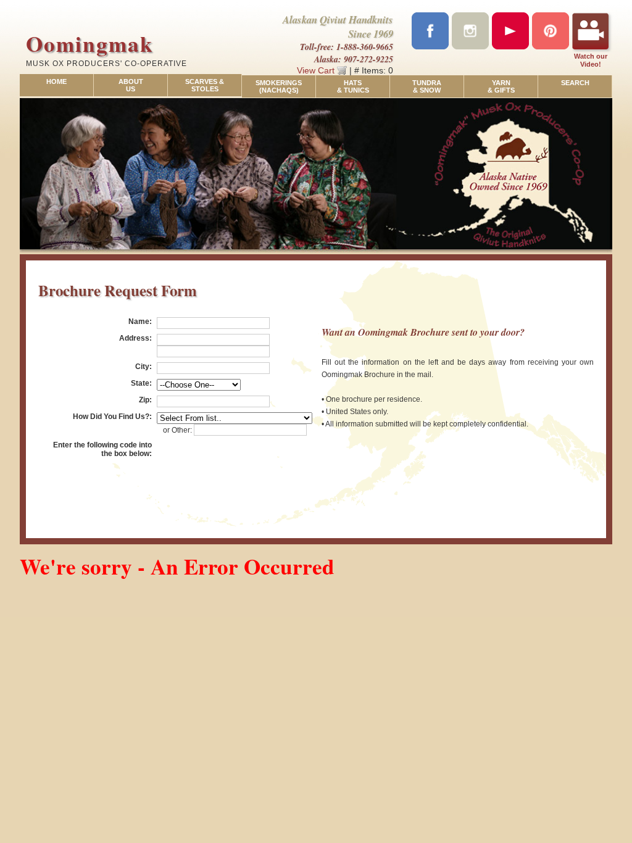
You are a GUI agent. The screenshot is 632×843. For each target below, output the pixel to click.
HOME (56, 81)
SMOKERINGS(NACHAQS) (279, 86)
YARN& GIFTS (501, 86)
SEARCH (575, 82)
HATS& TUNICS (353, 86)
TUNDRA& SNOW (426, 86)
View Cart (317, 70)
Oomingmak (90, 43)
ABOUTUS (130, 85)
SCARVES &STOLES (204, 85)
